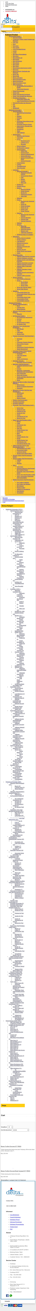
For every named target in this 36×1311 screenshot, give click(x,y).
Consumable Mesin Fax (23, 292)
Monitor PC (24, 193)
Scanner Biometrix (26, 217)
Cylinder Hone (21, 307)
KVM (22, 177)
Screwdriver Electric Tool (23, 443)
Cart (18, 340)
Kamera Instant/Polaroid (27, 154)
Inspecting (19, 394)
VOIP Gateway (21, 132)
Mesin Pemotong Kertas (19, 79)
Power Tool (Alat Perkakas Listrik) (22, 420)
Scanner (19, 213)
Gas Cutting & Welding (23, 482)
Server (19, 280)
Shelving (19, 463)
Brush (18, 306)
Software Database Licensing (25, 258)
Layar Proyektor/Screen (19, 49)
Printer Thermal (25, 211)
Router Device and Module (24, 251)
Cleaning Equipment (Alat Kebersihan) (23, 336)
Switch (18, 253)
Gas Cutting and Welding (23, 484)
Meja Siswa (16, 63)
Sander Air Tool (21, 413)
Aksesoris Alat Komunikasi (24, 113)
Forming (19, 368)
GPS (18, 114)
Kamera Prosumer (26, 161)
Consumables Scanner (23, 300)
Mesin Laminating (17, 78)
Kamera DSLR (25, 152)
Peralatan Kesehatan (18, 402)
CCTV (18, 139)
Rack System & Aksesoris (23, 279)
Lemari (15, 51)
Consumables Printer (22, 299)
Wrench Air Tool (21, 418)
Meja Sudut (16, 64)
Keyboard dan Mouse (26, 176)
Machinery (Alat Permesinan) (21, 364)
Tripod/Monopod (21, 166)
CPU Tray (15, 42)
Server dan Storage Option (24, 287)
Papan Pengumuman (18, 91)
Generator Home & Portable (24, 362)
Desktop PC (20, 184)
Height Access (20, 385)
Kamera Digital (21, 149)
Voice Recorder (21, 168)
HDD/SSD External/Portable (25, 226)
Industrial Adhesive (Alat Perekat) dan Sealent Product (26, 469)
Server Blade (24, 282)
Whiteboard (16, 108)
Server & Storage (17, 277)
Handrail (19, 345)
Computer (15, 170)
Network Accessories (22, 243)
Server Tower (24, 285)
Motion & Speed (21, 398)
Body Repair (20, 329)
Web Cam (23, 182)
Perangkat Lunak (17, 255)
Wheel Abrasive (21, 309)
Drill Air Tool (20, 408)
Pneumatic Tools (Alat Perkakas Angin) (23, 405)
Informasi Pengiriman (16, 1222)
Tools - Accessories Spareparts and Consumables (25, 477)
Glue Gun (19, 428)
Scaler (18, 415)
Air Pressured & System (23, 322)
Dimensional (20, 393)
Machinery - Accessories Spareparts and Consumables (25, 371)
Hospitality (19, 354)
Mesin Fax (15, 69)
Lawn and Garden (22, 355)
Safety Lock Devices (22, 359)
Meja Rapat (16, 59)
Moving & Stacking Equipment (25, 386)
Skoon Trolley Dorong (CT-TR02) (11, 1146)
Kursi (14, 44)
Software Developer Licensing (25, 263)
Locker (14, 52)
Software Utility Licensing (23, 275)
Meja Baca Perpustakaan (19, 54)
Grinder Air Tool (21, 409)
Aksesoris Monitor (25, 189)
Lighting (19, 164)
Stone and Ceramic (22, 375)
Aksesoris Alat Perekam (23, 136)
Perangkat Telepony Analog (24, 124)
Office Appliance (17, 84)
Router (18, 438)
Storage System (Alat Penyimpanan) (23, 458)
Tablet (18, 131)
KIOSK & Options (21, 239)
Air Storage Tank (21, 324)
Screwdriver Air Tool (22, 416)
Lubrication (20, 332)
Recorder (23, 144)
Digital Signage (25, 191)
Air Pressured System (19, 316)
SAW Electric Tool (21, 442)
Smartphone (20, 129)
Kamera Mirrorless (26, 156)
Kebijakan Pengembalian (17, 1224)
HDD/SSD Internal (26, 229)
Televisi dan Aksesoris (23, 89)
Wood (18, 380)
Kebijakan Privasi (15, 1219)
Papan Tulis (16, 93)
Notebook (19, 198)
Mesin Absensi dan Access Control (22, 68)
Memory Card (24, 231)
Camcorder (20, 137)
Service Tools (20, 334)
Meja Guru (15, 56)
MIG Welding (20, 486)
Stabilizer (19, 223)
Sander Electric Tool (22, 440)
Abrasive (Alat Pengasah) (20, 304)
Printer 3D (23, 204)
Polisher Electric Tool (22, 437)
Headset (19, 116)
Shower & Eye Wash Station (24, 453)
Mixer (18, 433)
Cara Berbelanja (14, 1215)
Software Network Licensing (24, 264)
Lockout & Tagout (21, 452)
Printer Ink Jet (24, 208)
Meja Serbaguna (17, 61)
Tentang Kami (14, 1227)
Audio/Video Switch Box (23, 99)
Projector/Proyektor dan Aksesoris (22, 103)
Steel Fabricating (21, 373)
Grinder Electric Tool (22, 430)
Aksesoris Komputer (22, 171)
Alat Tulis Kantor (17, 37)
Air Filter (19, 320)
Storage (19, 224)
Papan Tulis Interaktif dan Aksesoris (22, 96)
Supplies (15, 291)
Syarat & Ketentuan (15, 1217)
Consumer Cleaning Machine (25, 342)
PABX (18, 119)
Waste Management (22, 349)
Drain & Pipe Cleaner (22, 344)
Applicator (19, 339)
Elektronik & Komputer (15, 110)
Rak (14, 104)
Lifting (18, 330)
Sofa (14, 106)
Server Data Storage (22, 289)
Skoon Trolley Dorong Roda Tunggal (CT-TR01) (15, 1171)
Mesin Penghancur (18, 81)
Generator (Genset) (18, 361)
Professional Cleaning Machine (25, 347)
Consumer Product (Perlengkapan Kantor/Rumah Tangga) (22, 351)
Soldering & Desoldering (23, 489)
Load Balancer (21, 241)
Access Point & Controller (24, 238)
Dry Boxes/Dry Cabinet (23, 148)
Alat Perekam (16, 134)
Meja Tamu (16, 66)
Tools (14, 465)
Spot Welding (20, 491)
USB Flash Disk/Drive (26, 232)
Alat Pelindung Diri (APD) (24, 448)
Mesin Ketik (16, 76)
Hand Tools (20, 467)
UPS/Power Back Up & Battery (25, 234)
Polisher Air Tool (21, 411)
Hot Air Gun (20, 431)
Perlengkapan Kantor (15, 36)
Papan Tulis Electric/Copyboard (21, 94)
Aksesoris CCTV (25, 141)
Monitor (19, 188)
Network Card (20, 245)
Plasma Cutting (21, 487)
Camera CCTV (25, 142)
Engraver (19, 426)
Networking (16, 236)
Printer (19, 200)
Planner (19, 435)
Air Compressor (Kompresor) (24, 317)
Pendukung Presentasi (19, 98)
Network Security (21, 249)
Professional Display (26, 194)
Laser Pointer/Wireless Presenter (26, 101)
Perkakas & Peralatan (15, 303)
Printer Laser (24, 209)
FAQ (11, 1229)
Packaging (20, 388)
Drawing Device (21, 186)
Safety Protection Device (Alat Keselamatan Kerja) (21, 446)
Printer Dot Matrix (25, 206)
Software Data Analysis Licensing (26, 256)
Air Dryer (19, 319)
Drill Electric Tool (21, 425)
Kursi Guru (16, 46)
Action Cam (24, 151)
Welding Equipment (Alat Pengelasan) (23, 479)
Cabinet (19, 460)
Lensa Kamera (21, 163)
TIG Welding (20, 492)
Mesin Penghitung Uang (19, 83)
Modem (23, 179)
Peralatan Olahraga (18, 403)
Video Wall (24, 196)
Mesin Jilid (16, 74)
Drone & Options (21, 146)
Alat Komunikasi (17, 111)
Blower (19, 421)
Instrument (19, 396)
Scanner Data (24, 219)
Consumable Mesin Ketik (23, 297)
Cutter (18, 423)
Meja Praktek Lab (17, 57)
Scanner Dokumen (26, 221)
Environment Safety (22, 450)
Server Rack (24, 283)
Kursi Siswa (16, 47)
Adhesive (19, 314)
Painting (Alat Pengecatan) (20, 400)
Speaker (23, 181)
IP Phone (19, 118)
